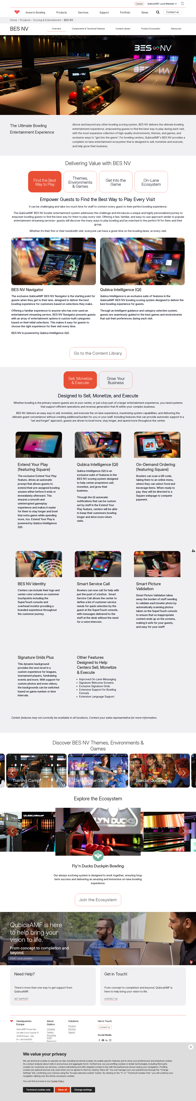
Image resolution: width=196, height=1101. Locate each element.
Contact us (172, 12)
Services (83, 12)
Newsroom (51, 1041)
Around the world (51, 1036)
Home (13, 20)
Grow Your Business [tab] (116, 380)
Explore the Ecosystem (98, 799)
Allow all (62, 1089)
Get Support (21, 999)
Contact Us (111, 999)
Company (51, 1029)
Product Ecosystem (150, 28)
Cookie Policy (57, 1081)
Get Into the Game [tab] (116, 182)
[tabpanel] (98, 270)
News (144, 12)
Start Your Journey (21, 958)
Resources (176, 28)
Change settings (83, 1089)
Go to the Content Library (98, 353)
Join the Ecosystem (98, 899)
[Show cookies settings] (193, 550)
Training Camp (26, 780)
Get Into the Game (91, 780)
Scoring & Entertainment (47, 20)
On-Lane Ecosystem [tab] (151, 182)
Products (61, 12)
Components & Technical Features (88, 28)
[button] (12, 773)
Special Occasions (153, 780)
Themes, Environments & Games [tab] (80, 182)
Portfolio (125, 12)
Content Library (123, 28)
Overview (56, 28)
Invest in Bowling (35, 12)
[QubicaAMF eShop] (182, 4)
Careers (139, 3)
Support (104, 12)
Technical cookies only (38, 1089)
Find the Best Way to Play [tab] (44, 182)
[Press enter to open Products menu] (68, 12)
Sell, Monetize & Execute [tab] (80, 380)
